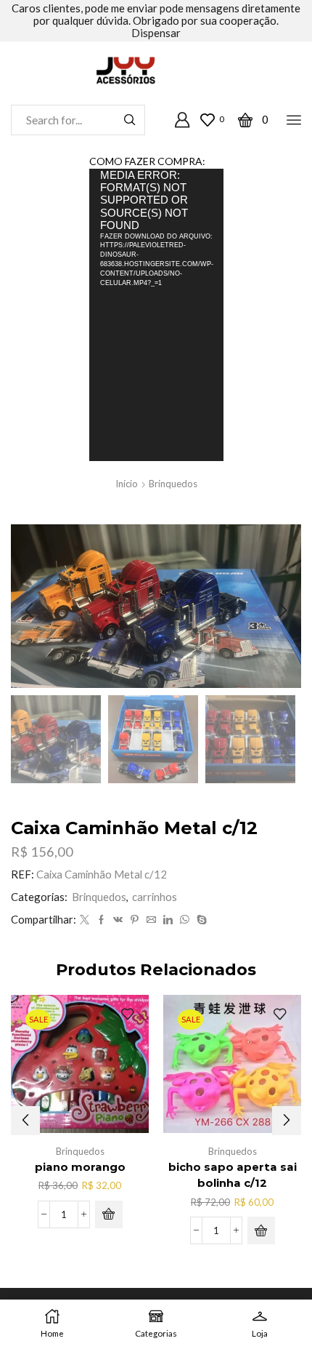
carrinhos (154, 896)
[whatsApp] (184, 920)
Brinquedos (173, 483)
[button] (29, 610)
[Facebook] (101, 920)
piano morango (80, 1167)
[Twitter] (84, 920)
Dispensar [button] (156, 32)
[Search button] (129, 120)
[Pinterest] (134, 920)
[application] (156, 314)
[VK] (118, 920)
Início (126, 483)
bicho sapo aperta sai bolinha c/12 (232, 1175)
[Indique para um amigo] (151, 920)
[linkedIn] (168, 920)
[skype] (200, 920)
